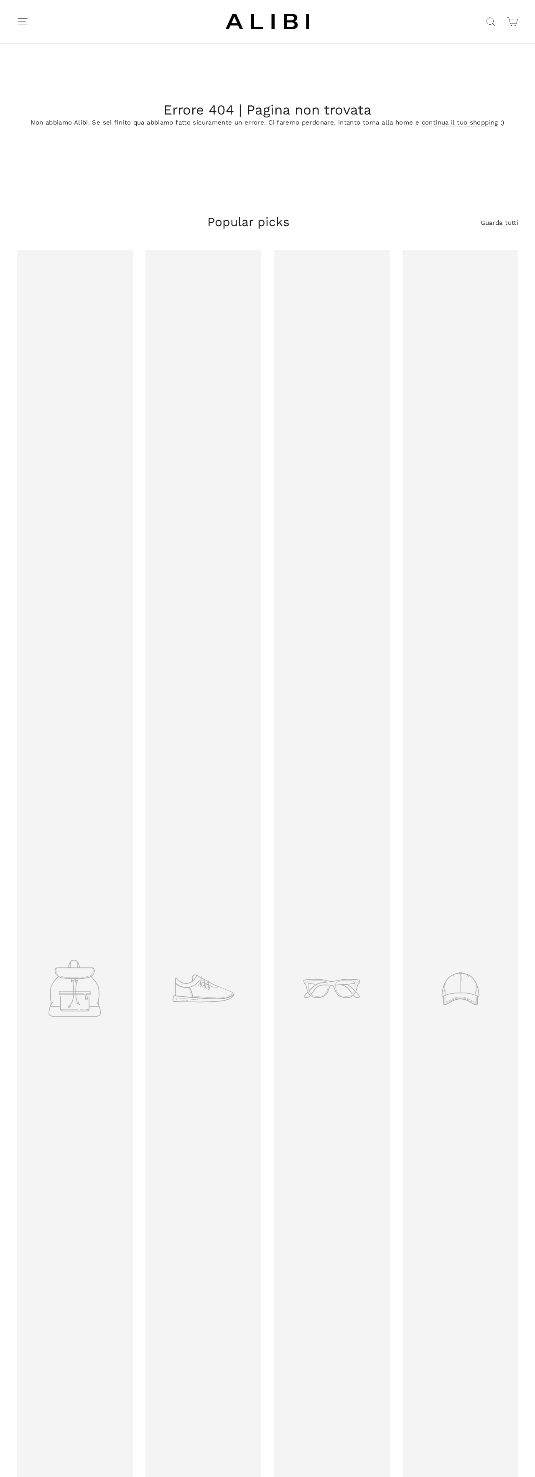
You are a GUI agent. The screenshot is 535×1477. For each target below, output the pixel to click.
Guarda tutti (500, 223)
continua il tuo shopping (460, 122)
